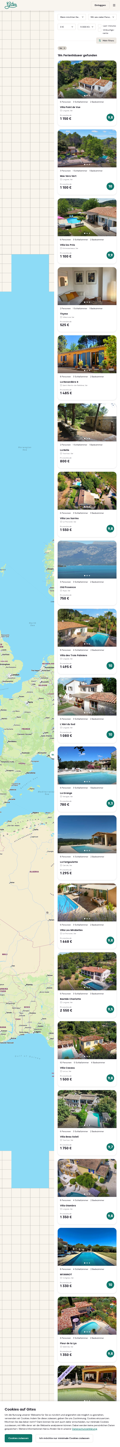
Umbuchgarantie (109, 31)
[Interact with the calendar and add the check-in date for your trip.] (59, 17)
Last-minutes (109, 26)
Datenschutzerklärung (84, 1428)
